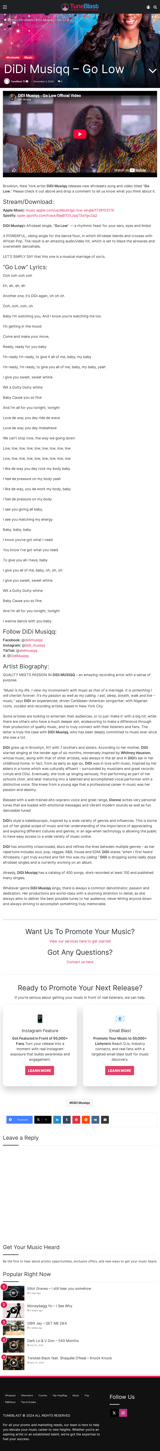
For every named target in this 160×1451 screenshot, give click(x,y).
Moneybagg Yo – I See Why (49, 1306)
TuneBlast (16, 81)
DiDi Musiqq (80, 1103)
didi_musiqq (35, 645)
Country (42, 1395)
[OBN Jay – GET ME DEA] (13, 1328)
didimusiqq (34, 640)
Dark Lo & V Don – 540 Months (53, 1341)
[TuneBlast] (80, 7)
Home (12, 20)
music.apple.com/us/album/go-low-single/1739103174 (70, 210)
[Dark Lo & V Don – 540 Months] (13, 1345)
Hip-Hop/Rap (60, 1395)
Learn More (39, 1071)
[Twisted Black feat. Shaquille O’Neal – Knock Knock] (13, 1362)
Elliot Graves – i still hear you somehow (59, 1288)
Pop (87, 1395)
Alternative (27, 1395)
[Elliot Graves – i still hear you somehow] (13, 1293)
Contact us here (80, 962)
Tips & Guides (28, 1402)
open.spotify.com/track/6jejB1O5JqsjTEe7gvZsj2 (57, 215)
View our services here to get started (80, 941)
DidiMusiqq (20, 656)
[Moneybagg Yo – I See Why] (13, 1310)
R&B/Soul (10, 1402)
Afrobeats (26, 20)
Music (28, 57)
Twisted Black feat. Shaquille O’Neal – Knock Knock (69, 1358)
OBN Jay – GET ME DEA (47, 1323)
